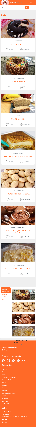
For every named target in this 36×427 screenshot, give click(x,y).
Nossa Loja (5, 414)
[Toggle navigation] (33, 7)
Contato (4, 422)
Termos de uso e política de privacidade (14, 417)
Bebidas (4, 390)
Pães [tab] (3, 299)
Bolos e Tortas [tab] (4, 295)
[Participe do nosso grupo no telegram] (13, 360)
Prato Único (6, 404)
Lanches (4, 396)
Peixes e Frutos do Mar (9, 377)
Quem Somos (6, 411)
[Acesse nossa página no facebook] (3, 360)
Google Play (7, 350)
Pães (3, 388)
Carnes (4, 372)
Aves (3, 374)
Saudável (5, 398)
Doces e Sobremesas (8, 393)
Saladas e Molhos (7, 380)
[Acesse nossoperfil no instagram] (8, 360)
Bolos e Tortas (6, 369)
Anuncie (4, 419)
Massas (4, 385)
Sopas (4, 382)
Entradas (5, 401)
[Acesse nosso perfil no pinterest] (18, 360)
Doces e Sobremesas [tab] (5, 290)
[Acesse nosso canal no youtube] (23, 360)
